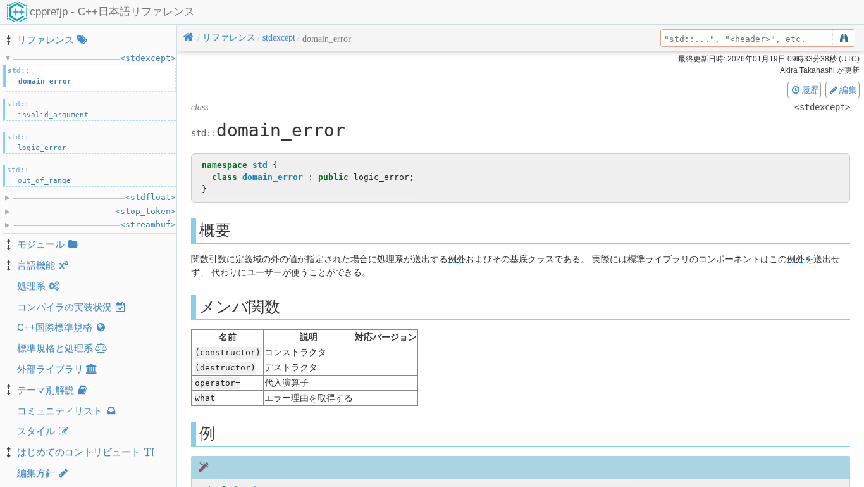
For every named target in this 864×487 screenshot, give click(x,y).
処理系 (31, 286)
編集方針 (36, 472)
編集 (848, 90)
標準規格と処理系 (55, 348)
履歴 (810, 90)
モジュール (41, 244)
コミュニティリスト (59, 410)
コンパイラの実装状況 (64, 306)
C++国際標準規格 (54, 327)
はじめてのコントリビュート (78, 451)
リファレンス (45, 39)
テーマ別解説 (45, 389)
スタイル (36, 431)
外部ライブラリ (50, 369)
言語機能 (36, 265)
